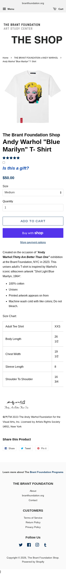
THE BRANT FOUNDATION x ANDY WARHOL (36, 58)
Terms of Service (33, 518)
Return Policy (33, 522)
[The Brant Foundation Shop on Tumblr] (45, 545)
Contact (33, 500)
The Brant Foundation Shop (43, 557)
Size (5, 186)
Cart (60, 9)
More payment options (33, 242)
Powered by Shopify (33, 561)
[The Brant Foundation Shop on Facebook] (29, 545)
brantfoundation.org (33, 495)
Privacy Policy (33, 527)
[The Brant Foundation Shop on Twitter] (21, 545)
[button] (11, 157)
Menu (10, 9)
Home (5, 58)
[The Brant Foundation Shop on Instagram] (37, 545)
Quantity (8, 201)
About (33, 491)
